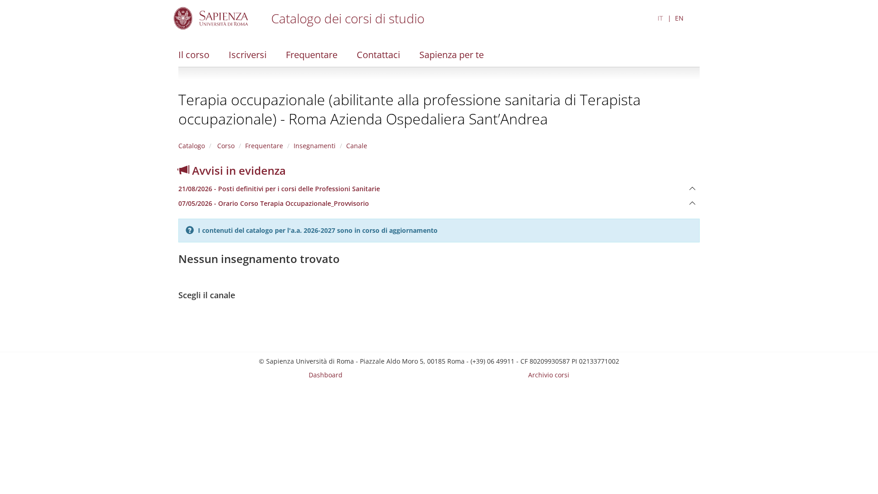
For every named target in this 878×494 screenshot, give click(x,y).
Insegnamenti (315, 145)
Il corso (193, 54)
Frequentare (311, 54)
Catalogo (191, 145)
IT (660, 18)
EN (679, 18)
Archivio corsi (548, 374)
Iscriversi (248, 54)
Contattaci (378, 54)
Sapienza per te (451, 54)
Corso (225, 145)
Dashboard (326, 374)
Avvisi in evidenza (237, 170)
